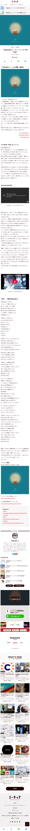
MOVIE (9, 805)
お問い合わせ (9, 815)
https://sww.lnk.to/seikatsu (8, 498)
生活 (12, 54)
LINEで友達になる (15, 616)
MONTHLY (15, 642)
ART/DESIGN (13, 805)
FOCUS (15, 803)
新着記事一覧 (14, 815)
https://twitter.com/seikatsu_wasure (11, 519)
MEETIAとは (4, 815)
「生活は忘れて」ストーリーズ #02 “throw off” (15, 8)
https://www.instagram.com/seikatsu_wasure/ (13, 523)
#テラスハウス (23, 630)
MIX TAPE (15, 813)
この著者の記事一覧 (19, 585)
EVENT (17, 810)
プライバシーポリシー (20, 815)
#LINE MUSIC (7, 630)
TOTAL (21, 642)
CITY (24, 805)
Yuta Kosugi (26, 137)
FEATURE (15, 808)
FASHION (21, 805)
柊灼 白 (27, 135)
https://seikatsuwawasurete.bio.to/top (11, 503)
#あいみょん (15, 630)
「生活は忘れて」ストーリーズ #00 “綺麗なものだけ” (15, 12)
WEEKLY (9, 642)
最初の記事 (9, 585)
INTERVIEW (13, 810)
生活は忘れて (17, 54)
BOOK (17, 805)
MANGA (10, 813)
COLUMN (5, 4)
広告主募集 (26, 815)
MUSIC (6, 805)
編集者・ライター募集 (15, 818)
